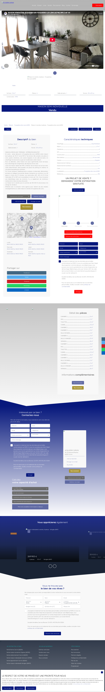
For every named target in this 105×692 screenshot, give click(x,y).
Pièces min (67, 606)
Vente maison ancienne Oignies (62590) (18, 652)
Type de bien (47, 601)
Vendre (50, 5)
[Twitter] (32, 261)
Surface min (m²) (50, 606)
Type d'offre (28, 601)
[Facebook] (21, 261)
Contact (68, 5)
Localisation (66, 601)
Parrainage (75, 5)
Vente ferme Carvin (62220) (15, 649)
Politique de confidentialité (78, 658)
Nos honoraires (75, 652)
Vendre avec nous (44, 652)
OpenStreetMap (37, 237)
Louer (44, 5)
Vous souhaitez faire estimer (74, 232)
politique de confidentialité (35, 628)
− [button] (8, 217)
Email (61, 248)
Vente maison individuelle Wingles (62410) (19, 663)
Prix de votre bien (18, 493)
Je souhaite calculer (17, 488)
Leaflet (30, 237)
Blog (63, 5)
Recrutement (57, 5)
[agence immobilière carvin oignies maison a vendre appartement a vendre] (87, 5)
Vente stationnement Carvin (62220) (17, 655)
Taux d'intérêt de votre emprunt (22, 501)
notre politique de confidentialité (81, 684)
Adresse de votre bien (72, 236)
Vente (6, 125)
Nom (81, 244)
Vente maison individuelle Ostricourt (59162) (19, 658)
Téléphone (83, 248)
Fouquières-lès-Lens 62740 (22, 125)
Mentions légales (76, 655)
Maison (11, 125)
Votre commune (65, 252)
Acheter (39, 5)
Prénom (62, 244)
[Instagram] (25, 261)
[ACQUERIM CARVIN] (12, 5)
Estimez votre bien (44, 649)
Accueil (34, 5)
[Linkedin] (28, 261)
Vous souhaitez (83, 251)
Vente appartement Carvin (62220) (17, 660)
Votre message (64, 257)
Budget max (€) (30, 606)
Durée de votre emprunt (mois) (22, 497)
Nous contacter (43, 658)
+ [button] (8, 215)
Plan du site (74, 660)
